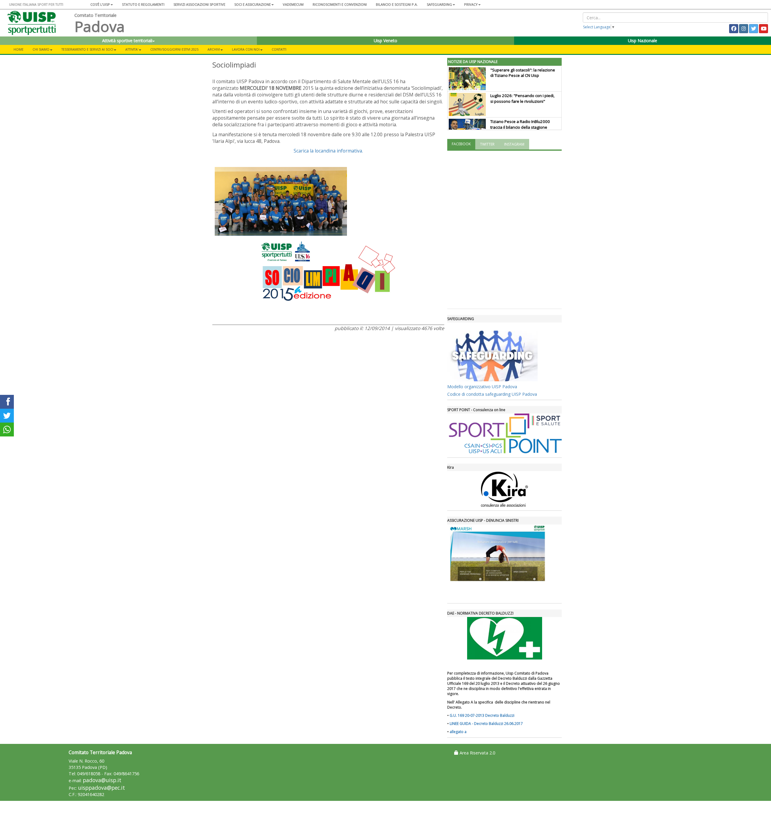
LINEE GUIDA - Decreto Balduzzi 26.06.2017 (486, 723)
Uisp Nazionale (642, 40)
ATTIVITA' (131, 49)
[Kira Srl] (504, 489)
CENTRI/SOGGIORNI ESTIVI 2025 (174, 49)
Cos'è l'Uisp (100, 4)
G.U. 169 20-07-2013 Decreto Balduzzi (482, 715)
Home (18, 49)
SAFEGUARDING (439, 4)
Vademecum (293, 4)
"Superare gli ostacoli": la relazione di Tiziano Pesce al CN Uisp (522, 72)
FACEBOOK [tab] (461, 143)
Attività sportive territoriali (127, 40)
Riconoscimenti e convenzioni (340, 4)
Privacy (471, 4)
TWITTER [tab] (487, 144)
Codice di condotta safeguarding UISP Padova (492, 394)
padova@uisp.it (102, 780)
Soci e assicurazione (252, 4)
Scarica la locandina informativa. (328, 150)
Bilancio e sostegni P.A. (397, 4)
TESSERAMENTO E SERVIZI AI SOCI (87, 49)
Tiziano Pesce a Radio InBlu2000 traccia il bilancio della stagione (520, 124)
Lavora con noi (246, 49)
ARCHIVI (214, 49)
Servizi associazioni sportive (199, 4)
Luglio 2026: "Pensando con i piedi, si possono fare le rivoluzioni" (522, 98)
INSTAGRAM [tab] (514, 144)
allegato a (458, 731)
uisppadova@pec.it (101, 787)
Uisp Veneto (385, 40)
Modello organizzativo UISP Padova (482, 386)
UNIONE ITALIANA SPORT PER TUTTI (36, 4)
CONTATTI (279, 49)
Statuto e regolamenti (143, 4)
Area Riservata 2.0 (476, 753)
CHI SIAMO (41, 49)
